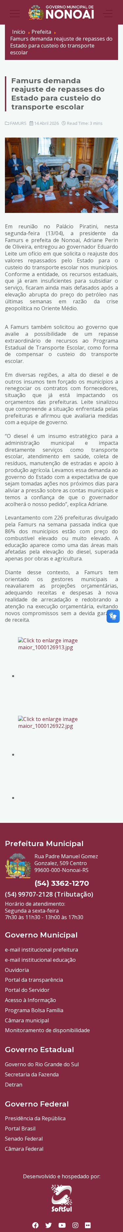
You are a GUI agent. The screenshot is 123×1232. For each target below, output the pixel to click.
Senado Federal (24, 1138)
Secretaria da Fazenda (32, 1074)
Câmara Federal (24, 1148)
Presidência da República (35, 1118)
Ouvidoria (17, 970)
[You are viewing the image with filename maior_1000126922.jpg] (68, 754)
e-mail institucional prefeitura (41, 949)
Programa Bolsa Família (34, 1010)
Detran (13, 1084)
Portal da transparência (34, 979)
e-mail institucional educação (40, 959)
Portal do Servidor (27, 990)
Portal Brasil (20, 1128)
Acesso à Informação (30, 1000)
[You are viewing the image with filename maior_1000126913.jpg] (68, 675)
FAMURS (18, 123)
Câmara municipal (27, 1020)
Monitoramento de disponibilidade (47, 1030)
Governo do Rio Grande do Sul (42, 1064)
